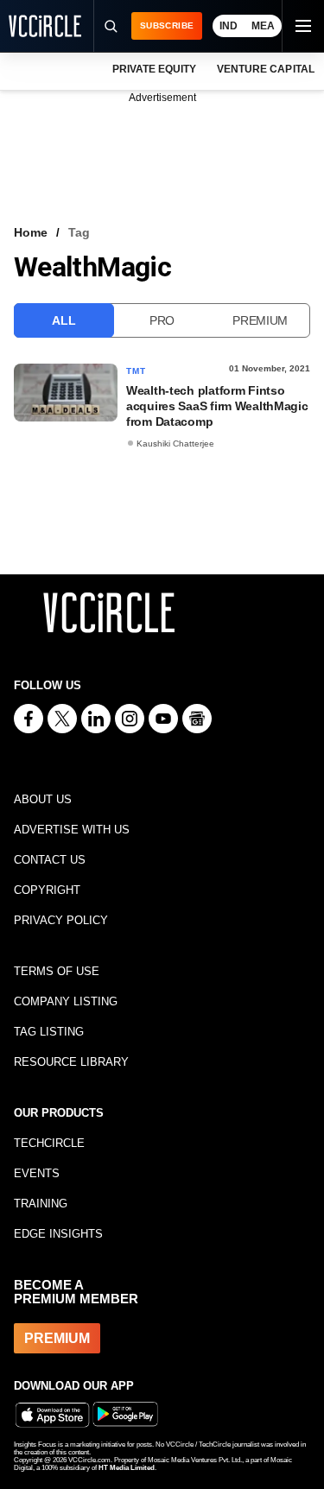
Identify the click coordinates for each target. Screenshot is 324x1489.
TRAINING (40, 1203)
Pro (162, 320)
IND (228, 26)
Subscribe (167, 25)
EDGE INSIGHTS (58, 1233)
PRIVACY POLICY (61, 920)
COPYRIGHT (47, 890)
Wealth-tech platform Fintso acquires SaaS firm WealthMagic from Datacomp (217, 405)
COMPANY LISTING (66, 1001)
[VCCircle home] (45, 26)
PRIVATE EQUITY (154, 69)
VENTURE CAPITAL (265, 69)
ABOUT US (43, 799)
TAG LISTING (49, 1031)
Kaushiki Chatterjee (175, 443)
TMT (136, 371)
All (63, 320)
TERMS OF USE (56, 971)
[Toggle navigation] (302, 26)
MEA (263, 26)
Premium (260, 320)
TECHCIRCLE (49, 1143)
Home (31, 232)
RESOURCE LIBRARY (71, 1061)
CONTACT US (50, 859)
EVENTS (37, 1173)
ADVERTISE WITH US (72, 829)
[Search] (109, 26)
